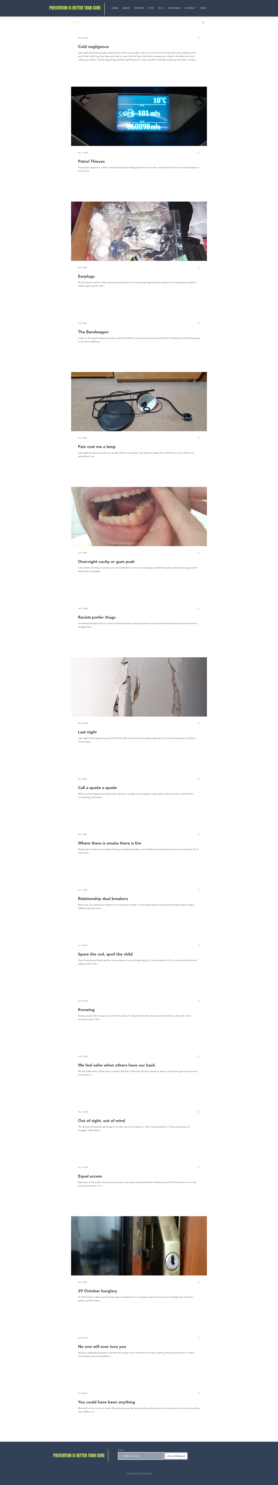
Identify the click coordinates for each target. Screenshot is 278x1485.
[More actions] (199, 37)
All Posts (75, 22)
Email (120, 1450)
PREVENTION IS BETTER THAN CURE (75, 8)
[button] (203, 22)
